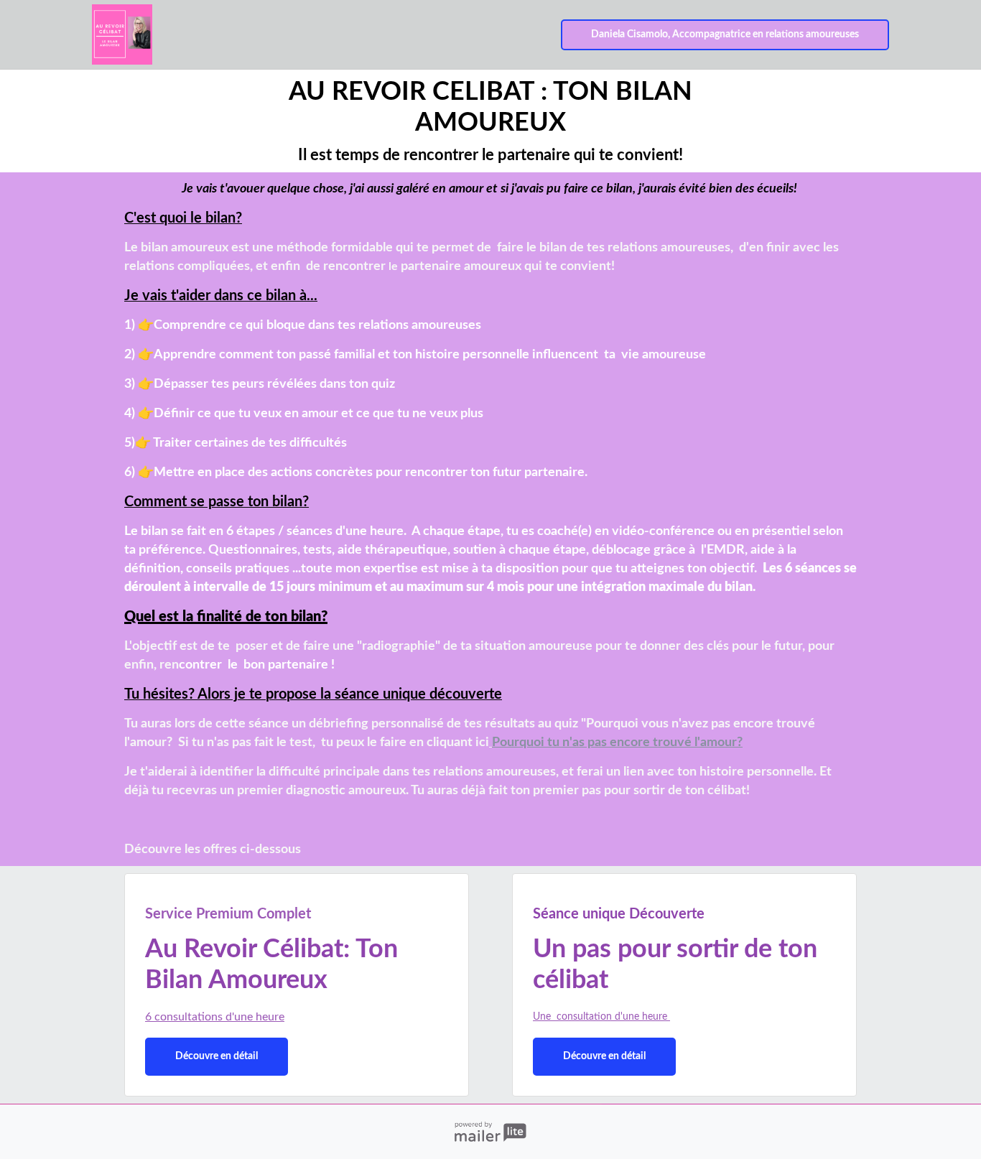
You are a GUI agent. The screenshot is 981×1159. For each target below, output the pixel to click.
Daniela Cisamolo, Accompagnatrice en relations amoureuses (725, 34)
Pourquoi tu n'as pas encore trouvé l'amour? (617, 742)
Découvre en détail (216, 1056)
